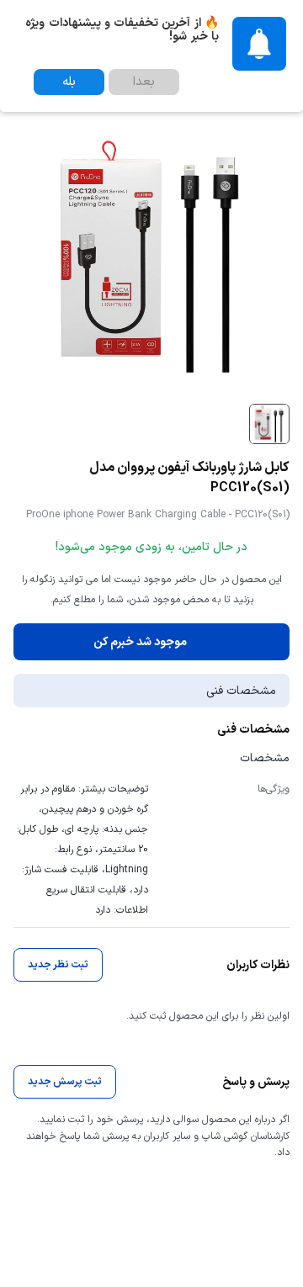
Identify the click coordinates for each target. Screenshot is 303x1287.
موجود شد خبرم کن (140, 642)
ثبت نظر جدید (58, 964)
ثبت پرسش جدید (65, 1081)
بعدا (144, 82)
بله (69, 82)
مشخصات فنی (241, 691)
